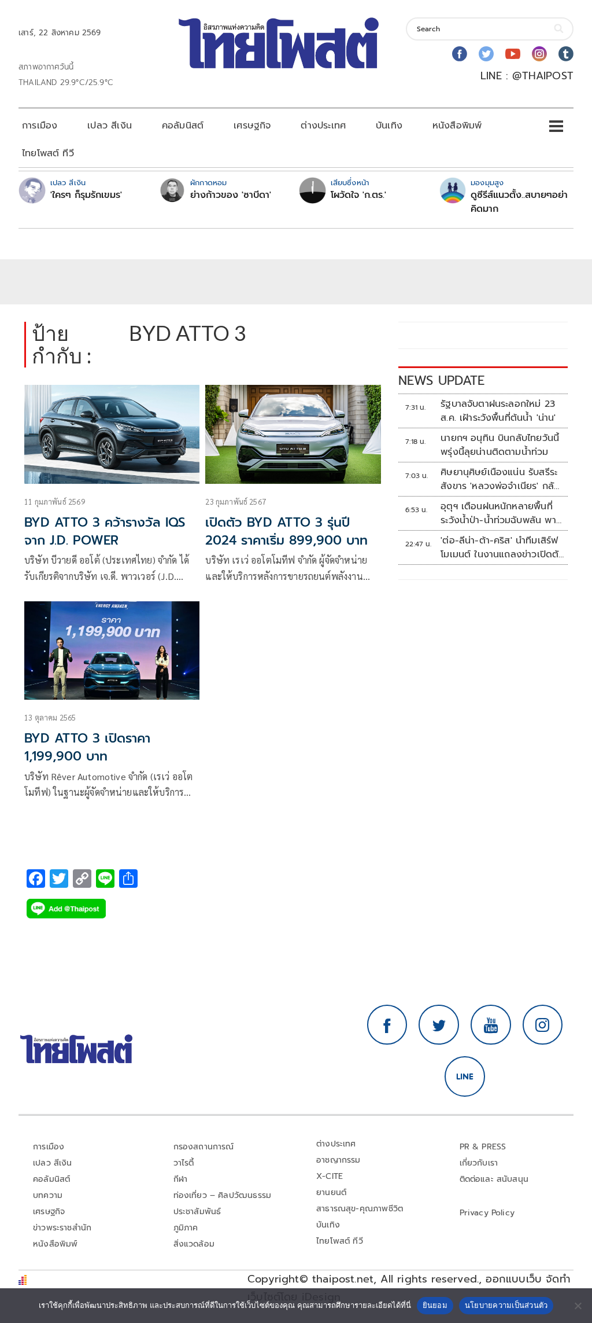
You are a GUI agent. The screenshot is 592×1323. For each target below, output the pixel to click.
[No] (577, 1305)
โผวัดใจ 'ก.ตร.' (358, 195)
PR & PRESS (483, 1147)
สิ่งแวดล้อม (193, 1244)
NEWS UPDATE (441, 380)
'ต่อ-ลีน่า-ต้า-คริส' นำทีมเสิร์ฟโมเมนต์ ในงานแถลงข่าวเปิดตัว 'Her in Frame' (502, 547)
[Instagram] (539, 53)
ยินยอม (435, 1305)
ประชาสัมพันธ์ (197, 1212)
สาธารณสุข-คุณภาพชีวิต (359, 1209)
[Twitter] (486, 53)
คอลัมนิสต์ (183, 126)
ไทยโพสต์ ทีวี (48, 153)
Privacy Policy (487, 1213)
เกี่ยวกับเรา (479, 1163)
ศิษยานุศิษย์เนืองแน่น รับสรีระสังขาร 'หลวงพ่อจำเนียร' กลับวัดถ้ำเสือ (500, 479)
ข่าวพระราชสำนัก (62, 1228)
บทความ (47, 1195)
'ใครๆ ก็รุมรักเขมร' (86, 195)
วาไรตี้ (183, 1163)
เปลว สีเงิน (109, 126)
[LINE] (465, 1076)
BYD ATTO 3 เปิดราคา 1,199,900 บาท (87, 747)
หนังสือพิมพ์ (457, 126)
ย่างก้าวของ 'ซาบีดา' (230, 195)
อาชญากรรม (338, 1160)
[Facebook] (459, 53)
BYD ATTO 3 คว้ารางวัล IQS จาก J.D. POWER (104, 531)
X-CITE (329, 1176)
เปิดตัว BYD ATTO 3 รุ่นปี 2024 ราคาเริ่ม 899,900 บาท (286, 531)
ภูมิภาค (185, 1228)
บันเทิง (389, 126)
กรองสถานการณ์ (203, 1147)
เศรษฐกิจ (252, 126)
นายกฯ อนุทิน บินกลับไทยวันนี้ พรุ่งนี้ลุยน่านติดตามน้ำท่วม (500, 445)
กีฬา (180, 1179)
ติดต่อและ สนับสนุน (494, 1179)
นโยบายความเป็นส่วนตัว (506, 1305)
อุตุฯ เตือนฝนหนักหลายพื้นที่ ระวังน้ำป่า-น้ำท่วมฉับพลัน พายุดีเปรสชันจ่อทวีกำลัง (501, 513)
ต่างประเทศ (323, 126)
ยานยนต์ (331, 1192)
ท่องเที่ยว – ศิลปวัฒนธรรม (222, 1195)
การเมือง (39, 126)
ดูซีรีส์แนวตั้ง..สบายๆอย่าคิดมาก (519, 202)
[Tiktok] (566, 53)
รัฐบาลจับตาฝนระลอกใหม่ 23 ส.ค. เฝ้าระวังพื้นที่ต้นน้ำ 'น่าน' (498, 411)
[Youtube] (513, 53)
